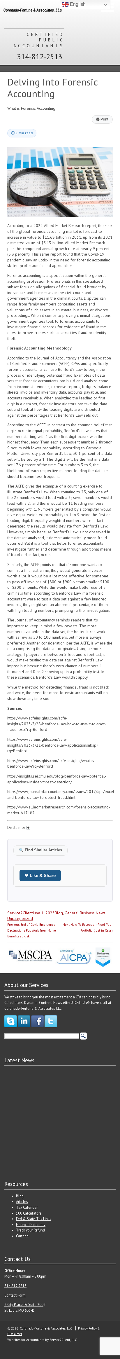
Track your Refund (30, 1230)
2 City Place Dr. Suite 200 (23, 1304)
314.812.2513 (15, 1285)
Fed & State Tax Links (33, 1218)
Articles (22, 1201)
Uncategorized (20, 918)
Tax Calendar (27, 1207)
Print (102, 119)
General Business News (85, 913)
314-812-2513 (39, 56)
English (77, 4)
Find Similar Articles (40, 850)
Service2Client (20, 913)
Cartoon (22, 1236)
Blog (59, 913)
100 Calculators (28, 1213)
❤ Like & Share (40, 875)
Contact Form (15, 1295)
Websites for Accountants (25, 1340)
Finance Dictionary (30, 1224)
